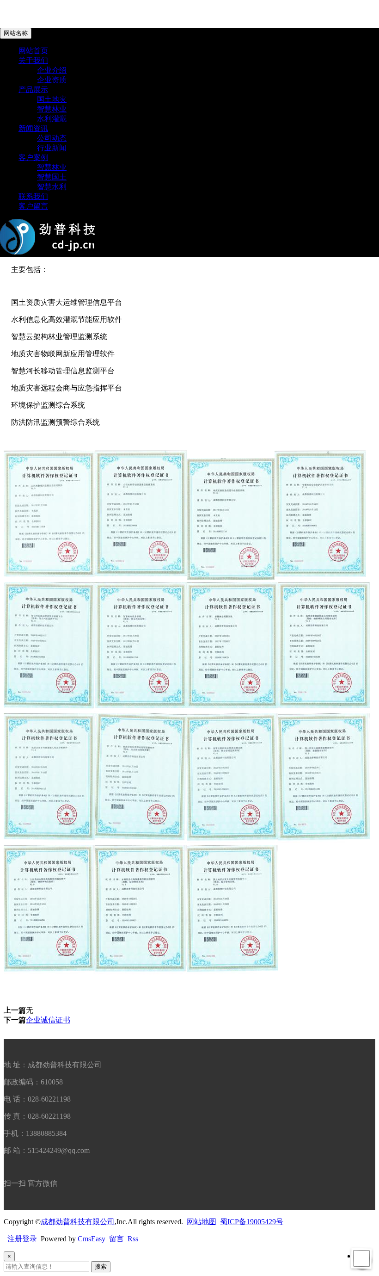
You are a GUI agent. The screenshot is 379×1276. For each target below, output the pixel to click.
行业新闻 (52, 148)
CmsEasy (91, 1239)
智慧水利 (52, 187)
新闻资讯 (33, 128)
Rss (133, 1239)
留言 (116, 1239)
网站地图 (201, 1222)
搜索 (101, 1266)
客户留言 (33, 206)
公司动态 (52, 138)
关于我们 (33, 60)
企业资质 (52, 80)
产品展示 (33, 89)
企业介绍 (52, 70)
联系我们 (33, 196)
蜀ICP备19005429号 (251, 1222)
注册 (14, 1239)
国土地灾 (52, 99)
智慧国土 (52, 177)
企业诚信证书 (48, 1020)
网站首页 (33, 51)
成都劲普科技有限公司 (78, 1222)
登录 (29, 1239)
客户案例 (33, 157)
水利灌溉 (52, 119)
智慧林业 (52, 109)
